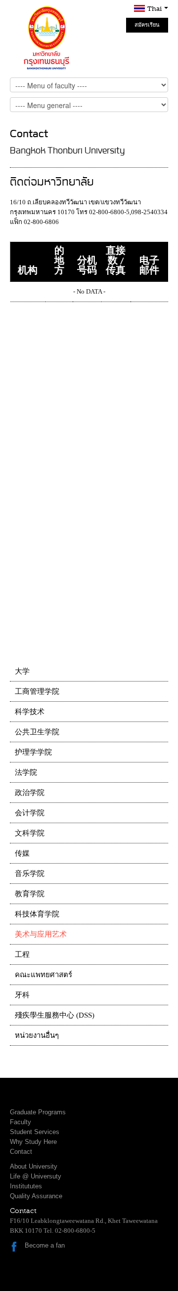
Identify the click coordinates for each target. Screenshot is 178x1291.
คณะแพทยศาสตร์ (43, 975)
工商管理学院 (37, 691)
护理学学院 (33, 752)
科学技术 (29, 712)
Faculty (20, 1122)
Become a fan (45, 1245)
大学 (22, 671)
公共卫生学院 (37, 732)
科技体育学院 (37, 914)
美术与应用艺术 (41, 934)
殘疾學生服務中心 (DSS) (54, 1015)
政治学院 (29, 793)
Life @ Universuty (35, 1176)
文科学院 (29, 833)
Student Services (34, 1132)
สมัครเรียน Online (147, 27)
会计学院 (29, 813)
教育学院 (29, 894)
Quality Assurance (36, 1196)
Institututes (26, 1186)
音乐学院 (29, 873)
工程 (22, 954)
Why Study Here (33, 1141)
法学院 (26, 772)
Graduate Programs (38, 1112)
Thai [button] (155, 8)
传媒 (22, 853)
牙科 (22, 995)
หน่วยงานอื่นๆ (37, 1035)
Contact (21, 1151)
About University (33, 1166)
